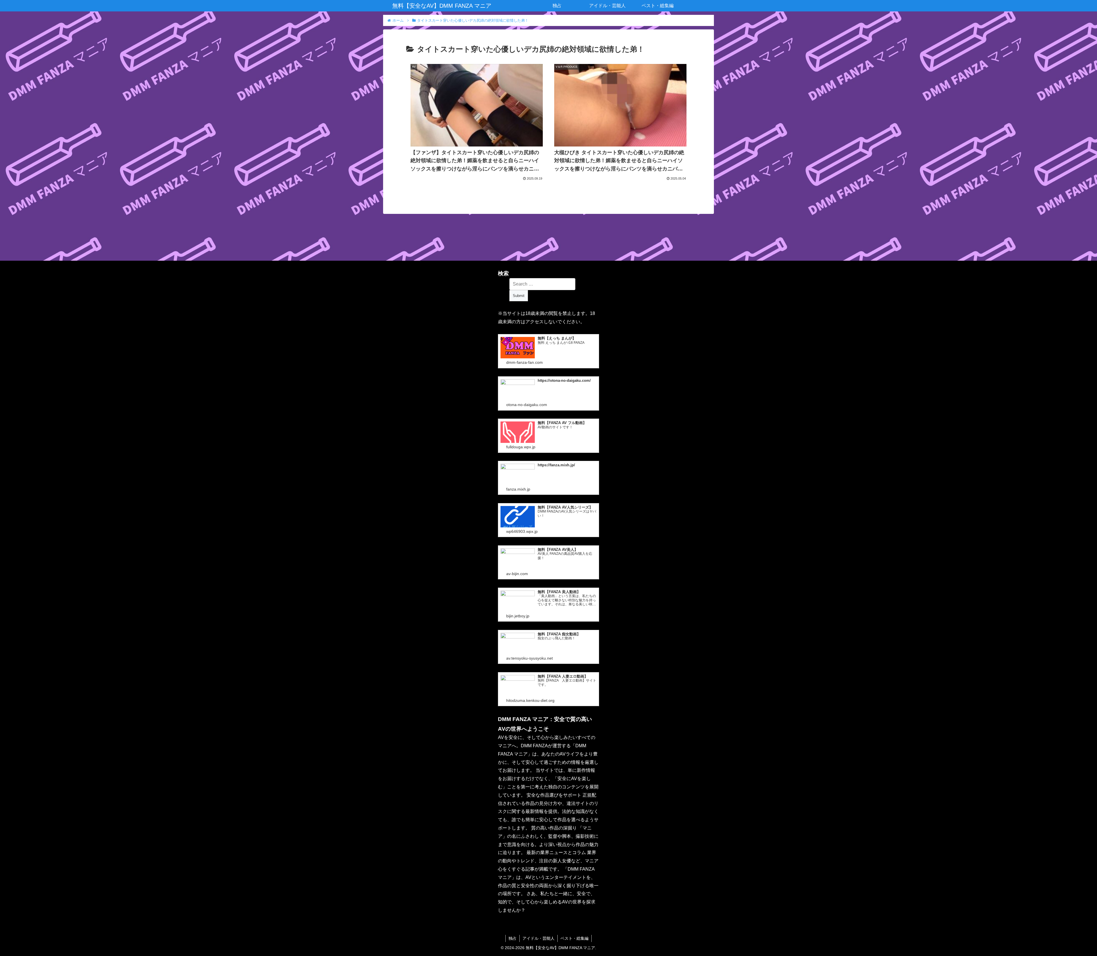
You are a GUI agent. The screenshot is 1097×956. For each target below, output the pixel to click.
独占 (513, 938)
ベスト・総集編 (574, 938)
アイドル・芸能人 (538, 938)
